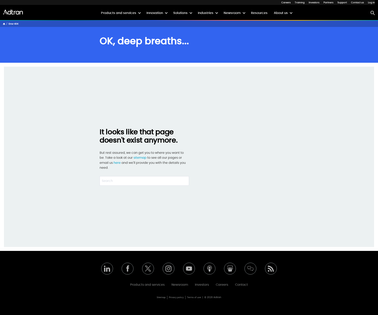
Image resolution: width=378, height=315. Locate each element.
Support (342, 2)
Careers (286, 2)
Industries (205, 13)
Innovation (154, 13)
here (117, 162)
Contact (241, 284)
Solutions (180, 13)
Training (300, 2)
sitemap (140, 157)
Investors (314, 2)
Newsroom (232, 13)
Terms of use (194, 297)
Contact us (357, 2)
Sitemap (161, 297)
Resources (259, 13)
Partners (328, 2)
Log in (371, 2)
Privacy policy (176, 297)
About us (281, 13)
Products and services (118, 13)
